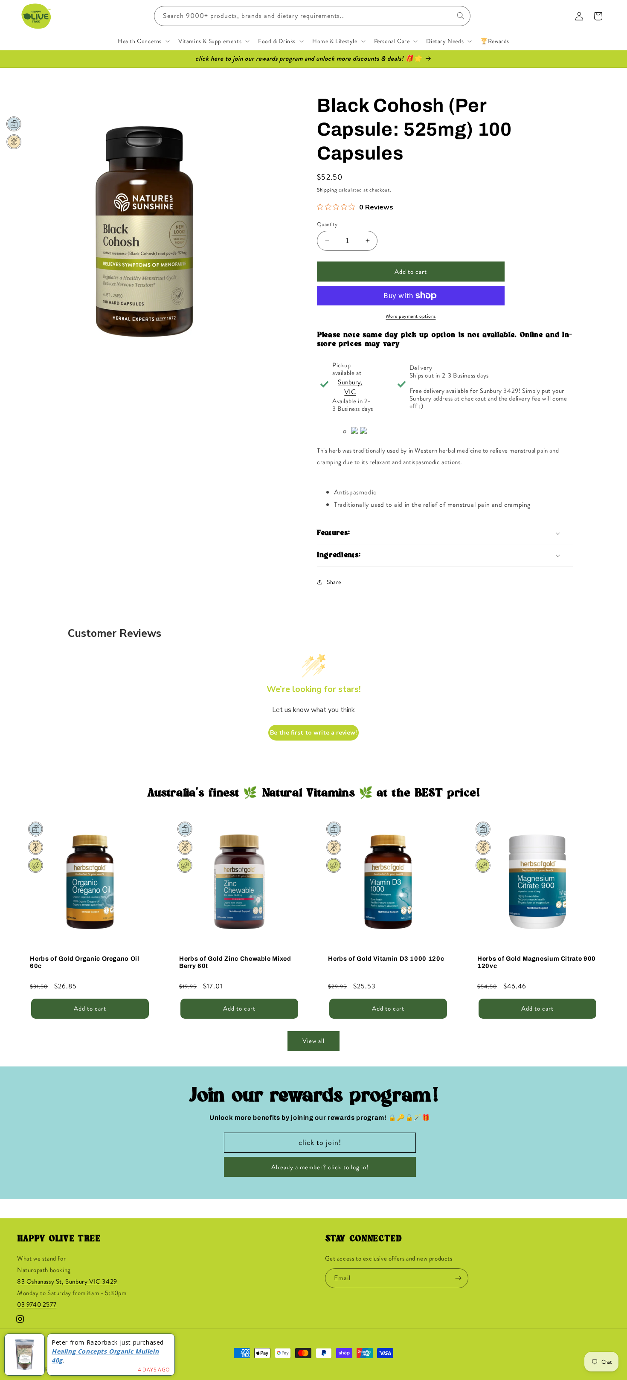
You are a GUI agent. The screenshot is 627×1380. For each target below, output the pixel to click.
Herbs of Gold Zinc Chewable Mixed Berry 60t (235, 962)
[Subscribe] (458, 1278)
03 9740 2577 (36, 1305)
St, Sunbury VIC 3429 (86, 1282)
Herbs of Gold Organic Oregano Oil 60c (84, 962)
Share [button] (334, 581)
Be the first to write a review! (313, 733)
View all (313, 1041)
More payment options (411, 316)
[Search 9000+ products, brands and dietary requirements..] (460, 15)
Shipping (327, 190)
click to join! (320, 1142)
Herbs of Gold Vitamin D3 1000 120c (386, 958)
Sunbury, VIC (350, 387)
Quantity (327, 224)
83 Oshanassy (35, 1282)
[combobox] (312, 16)
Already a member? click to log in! (320, 1167)
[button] (143, 41)
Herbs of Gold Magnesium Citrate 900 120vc (536, 962)
